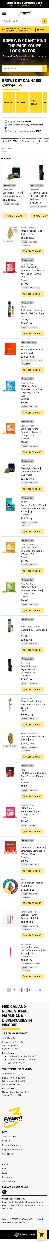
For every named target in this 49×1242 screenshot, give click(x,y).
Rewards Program (10, 1145)
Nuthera (24, 346)
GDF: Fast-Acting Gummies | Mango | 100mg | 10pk (31, 432)
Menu (41, 138)
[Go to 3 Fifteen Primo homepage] (24, 13)
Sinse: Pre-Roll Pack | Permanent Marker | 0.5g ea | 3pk (33, 704)
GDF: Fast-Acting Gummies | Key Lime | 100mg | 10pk (32, 590)
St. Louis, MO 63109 (11, 1048)
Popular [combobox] (26, 141)
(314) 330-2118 (8, 1037)
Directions (7, 1177)
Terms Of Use (20, 1222)
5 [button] (29, 990)
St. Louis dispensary (15, 1033)
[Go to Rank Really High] (24, 1234)
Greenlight (7, 190)
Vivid (23, 879)
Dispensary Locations (12, 1149)
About (5, 1164)
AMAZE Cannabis (28, 228)
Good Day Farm (28, 264)
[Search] (44, 21)
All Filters (12, 141)
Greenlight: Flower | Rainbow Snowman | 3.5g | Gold (13, 196)
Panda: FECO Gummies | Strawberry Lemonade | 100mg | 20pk (33, 850)
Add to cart (16, 215)
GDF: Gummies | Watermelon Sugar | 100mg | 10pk (31, 811)
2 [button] (14, 990)
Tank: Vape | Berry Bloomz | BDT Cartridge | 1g (34, 629)
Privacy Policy (7, 1222)
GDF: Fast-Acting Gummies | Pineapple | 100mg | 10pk (32, 550)
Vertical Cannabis (28, 912)
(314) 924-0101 (8, 1073)
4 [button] (24, 990)
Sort (24, 138)
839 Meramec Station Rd (13, 1081)
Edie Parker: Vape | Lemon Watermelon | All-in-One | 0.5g (33, 950)
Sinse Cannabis (27, 698)
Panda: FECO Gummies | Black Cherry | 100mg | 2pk (33, 776)
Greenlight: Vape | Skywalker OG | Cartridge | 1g (39, 196)
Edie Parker (26, 944)
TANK (23, 307)
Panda (23, 770)
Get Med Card (8, 1181)
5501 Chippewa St (10, 1045)
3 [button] (19, 990)
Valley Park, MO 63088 (12, 1084)
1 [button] (9, 990)
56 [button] (40, 990)
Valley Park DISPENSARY (17, 1069)
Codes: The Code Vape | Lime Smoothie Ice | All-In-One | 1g (33, 508)
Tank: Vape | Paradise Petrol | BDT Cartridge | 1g (33, 313)
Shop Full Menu (9, 1136)
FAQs (4, 1172)
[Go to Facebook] (4, 1192)
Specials (6, 1140)
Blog (4, 1168)
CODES (24, 502)
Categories (7, 1153)
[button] (4, 14)
